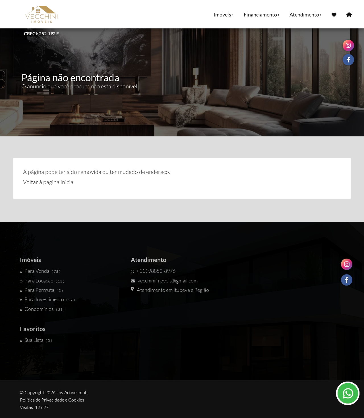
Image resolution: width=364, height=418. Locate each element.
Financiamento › (262, 14)
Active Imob (76, 392)
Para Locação (44, 280)
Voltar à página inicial (49, 182)
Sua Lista (38, 340)
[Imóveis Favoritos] (334, 14)
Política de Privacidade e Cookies (52, 400)
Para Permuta (43, 290)
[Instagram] (346, 264)
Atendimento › (305, 14)
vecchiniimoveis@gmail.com (168, 280)
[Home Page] (349, 14)
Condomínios (44, 309)
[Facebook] (346, 280)
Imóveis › (224, 14)
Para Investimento (49, 299)
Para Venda (42, 271)
